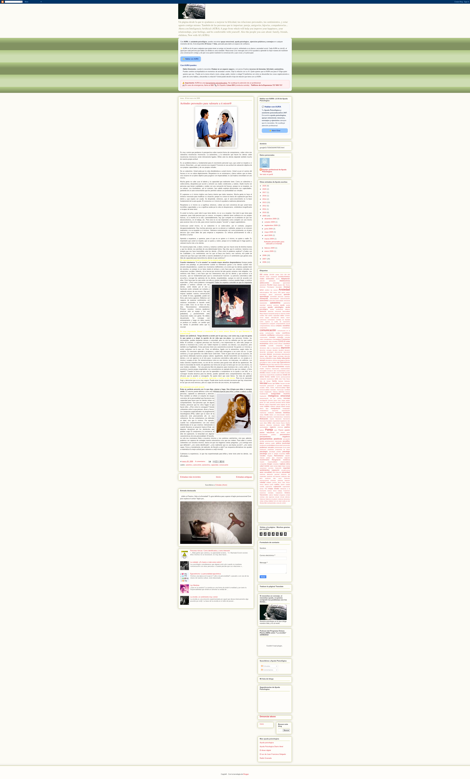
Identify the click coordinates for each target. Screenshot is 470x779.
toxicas (269, 490)
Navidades (269, 421)
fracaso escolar (285, 383)
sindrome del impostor (274, 476)
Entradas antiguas (244, 477)
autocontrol (197, 465)
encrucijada (263, 370)
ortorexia (280, 427)
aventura (276, 305)
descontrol (287, 352)
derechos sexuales (266, 350)
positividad (286, 443)
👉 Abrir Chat (274, 131)
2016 (264, 196)
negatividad (276, 421)
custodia (263, 345)
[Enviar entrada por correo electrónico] (209, 461)
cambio (288, 313)
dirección (287, 356)
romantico (276, 464)
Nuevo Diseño (285, 423)
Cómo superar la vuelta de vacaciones (275, 321)
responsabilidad (272, 462)
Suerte (283, 484)
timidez (276, 489)
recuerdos (282, 453)
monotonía (287, 417)
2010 (264, 212)
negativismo (283, 421)
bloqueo (265, 313)
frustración (263, 385)
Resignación (276, 460)
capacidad (214, 465)
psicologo (286, 451)
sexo (261, 472)
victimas (262, 497)
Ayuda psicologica (267, 743)
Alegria (275, 285)
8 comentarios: (200, 461)
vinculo (277, 497)
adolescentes (264, 283)
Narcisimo (279, 419)
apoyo (283, 292)
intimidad (286, 398)
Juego (283, 400)
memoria (278, 413)
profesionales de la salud (282, 447)
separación (275, 470)
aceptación (274, 276)
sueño (271, 484)
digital (270, 356)
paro (275, 430)
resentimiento (264, 460)
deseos (269, 354)
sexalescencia (285, 470)
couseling (274, 341)
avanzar (269, 305)
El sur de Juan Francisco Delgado (273, 754)
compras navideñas (283, 326)
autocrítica (272, 300)
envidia (262, 373)
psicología (264, 451)
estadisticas (278, 374)
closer (288, 317)
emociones (280, 366)
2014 (264, 199)
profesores (263, 449)
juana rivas (277, 400)
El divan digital (265, 750)
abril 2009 (268, 235)
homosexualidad (264, 389)
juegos (288, 400)
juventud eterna (280, 402)
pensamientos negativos (275, 437)
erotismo (268, 372)
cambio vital (263, 315)
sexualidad (268, 472)
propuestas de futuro (282, 449)
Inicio (218, 477)
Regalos (269, 455)
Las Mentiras (194, 585)
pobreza (267, 443)
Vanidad (276, 495)
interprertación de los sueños (271, 398)
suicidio (262, 486)
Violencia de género (271, 499)
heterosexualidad (280, 387)
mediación (271, 412)
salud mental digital (275, 466)
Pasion (280, 430)
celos (282, 315)
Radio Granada (266, 758)
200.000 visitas (274, 274)
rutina (288, 464)
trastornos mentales (266, 493)
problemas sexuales (267, 447)
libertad (262, 404)
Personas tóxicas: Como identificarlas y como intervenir (210, 551)
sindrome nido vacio (273, 478)
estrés (273, 377)
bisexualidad (286, 311)
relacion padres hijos (267, 458)
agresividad (286, 283)
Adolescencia (285, 281)
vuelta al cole (286, 501)
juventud (272, 402)
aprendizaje (264, 296)
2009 (264, 216)
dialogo (262, 356)
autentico (189, 465)
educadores (268, 360)
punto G (270, 453)
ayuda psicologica (275, 307)
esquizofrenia (271, 374)
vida (266, 497)
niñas (265, 423)
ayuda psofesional (276, 309)
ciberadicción (275, 317)
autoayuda (264, 298)
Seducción (278, 468)
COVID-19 (281, 341)
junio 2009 (268, 229)
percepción (286, 439)
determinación (286, 354)
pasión (287, 430)
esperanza (263, 374)
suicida (288, 484)
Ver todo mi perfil (266, 174)
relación (287, 455)
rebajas (276, 453)
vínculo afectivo (285, 497)
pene (288, 432)
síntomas (273, 480)
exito (276, 379)
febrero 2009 (269, 248)
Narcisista (263, 421)
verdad (288, 495)
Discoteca (263, 358)
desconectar (278, 352)
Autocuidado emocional (283, 300)
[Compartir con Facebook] (221, 461)
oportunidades (264, 427)
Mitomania (263, 417)
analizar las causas (271, 290)
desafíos (281, 350)
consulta (280, 337)
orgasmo (273, 427)
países (262, 430)
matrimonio (263, 412)
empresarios (275, 368)
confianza (271, 335)
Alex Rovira (286, 285)
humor (262, 391)
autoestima (206, 465)
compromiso (263, 328)
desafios (275, 350)
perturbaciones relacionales (273, 441)
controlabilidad (276, 339)
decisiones (263, 348)
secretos (270, 468)
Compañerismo (264, 323)
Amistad (287, 287)
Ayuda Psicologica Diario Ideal (271, 746)
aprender (287, 294)
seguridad (286, 468)
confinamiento (279, 335)
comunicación (268, 330)
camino (270, 315)
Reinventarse (278, 456)
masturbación (286, 410)
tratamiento (279, 493)
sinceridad (286, 472)
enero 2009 (269, 251)
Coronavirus (285, 339)
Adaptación (285, 279)
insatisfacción (264, 393)
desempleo (263, 354)
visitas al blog (264, 501)
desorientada (277, 354)
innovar (287, 391)
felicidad (263, 383)
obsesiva (269, 425)
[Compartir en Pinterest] (223, 461)
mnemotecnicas (278, 417)
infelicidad (281, 391)
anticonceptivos (264, 292)
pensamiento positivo (268, 434)
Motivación (264, 419)
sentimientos (265, 470)
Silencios (278, 472)
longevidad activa (275, 404)
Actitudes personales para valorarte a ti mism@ (206, 103)
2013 (264, 202)
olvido (283, 425)
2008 (264, 255)
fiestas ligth (271, 383)
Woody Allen (263, 503)
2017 (264, 192)
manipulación (275, 408)
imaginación (268, 391)
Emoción (271, 366)
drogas (274, 358)
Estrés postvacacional (283, 377)
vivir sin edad (278, 501)
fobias (277, 383)
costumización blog (265, 341)
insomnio (286, 394)
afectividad (276, 283)
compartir (272, 323)
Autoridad (262, 305)
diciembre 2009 (270, 219)
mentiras (286, 413)
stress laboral (264, 484)
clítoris (282, 317)
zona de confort (281, 503)
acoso (278, 278)
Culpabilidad (286, 343)
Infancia (275, 391)
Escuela (287, 372)
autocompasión (274, 298)
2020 (264, 189)
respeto (262, 462)
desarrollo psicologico (267, 352)
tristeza (287, 493)
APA (279, 292)
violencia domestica (284, 499)
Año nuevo (273, 292)
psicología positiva (275, 451)
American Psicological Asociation (271, 287)
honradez (273, 389)
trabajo (280, 490)
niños (269, 423)
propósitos (271, 449)
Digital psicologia (278, 356)
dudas (279, 358)
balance (287, 309)
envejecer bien (271, 370)
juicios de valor (264, 402)
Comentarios (268, 670)
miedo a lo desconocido (277, 414)
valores (271, 495)
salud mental (264, 466)
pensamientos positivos (271, 439)
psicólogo (263, 454)
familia (274, 381)
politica (278, 443)
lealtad (288, 402)
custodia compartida (275, 345)
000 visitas (264, 274)
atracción (280, 296)
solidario (268, 482)
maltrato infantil (280, 406)
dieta (266, 356)
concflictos (286, 333)
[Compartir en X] (218, 461)
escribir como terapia (277, 372)
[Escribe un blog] (216, 461)
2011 (264, 209)
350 (285, 274)
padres (287, 427)
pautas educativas (267, 432)
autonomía (287, 303)
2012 (264, 206)
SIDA (274, 472)
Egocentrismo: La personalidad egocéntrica (205, 574)
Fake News (286, 379)
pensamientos (285, 434)
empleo (262, 368)
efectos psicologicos (279, 360)
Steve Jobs (281, 482)
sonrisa (274, 482)
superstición (286, 486)
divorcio (269, 358)
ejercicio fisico (270, 364)
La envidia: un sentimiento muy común (204, 597)
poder (273, 443)
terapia (270, 489)
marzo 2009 (269, 239)
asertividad (273, 296)
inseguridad (275, 394)
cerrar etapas (264, 317)
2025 (264, 186)
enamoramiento (285, 368)
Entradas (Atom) (221, 485)
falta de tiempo (265, 381)
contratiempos (268, 339)
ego (278, 362)
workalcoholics (271, 503)
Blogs (261, 313)
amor (262, 290)
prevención (286, 445)
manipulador (286, 408)
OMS (288, 425)
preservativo (279, 445)
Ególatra (263, 364)
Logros (267, 404)
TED (265, 488)
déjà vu (269, 348)
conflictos (287, 335)
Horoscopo (280, 389)
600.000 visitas (264, 276)
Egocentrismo (285, 362)
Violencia (262, 499)
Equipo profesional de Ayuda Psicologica (274, 171)
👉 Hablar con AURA (190, 59)
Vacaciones (264, 495)
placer (262, 443)
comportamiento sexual (283, 323)
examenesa (270, 379)
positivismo (263, 445)
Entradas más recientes (190, 477)
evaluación (263, 379)
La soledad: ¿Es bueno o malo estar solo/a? (206, 562)
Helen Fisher (270, 387)
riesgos (269, 464)
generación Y (271, 385)
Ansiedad (284, 289)
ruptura (282, 464)
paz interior (281, 432)
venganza (282, 495)
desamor (287, 350)
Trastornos (286, 490)
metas (261, 414)
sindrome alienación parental (269, 474)
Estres (267, 377)
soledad (262, 482)
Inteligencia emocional (279, 396)
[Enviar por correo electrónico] (214, 461)
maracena (275, 410)
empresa (268, 368)
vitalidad (270, 501)
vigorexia (271, 497)
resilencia (286, 460)
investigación (263, 400)
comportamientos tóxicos (267, 325)
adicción (262, 281)
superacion (268, 486)
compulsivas (286, 328)
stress (288, 482)
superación (277, 486)
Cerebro (287, 315)
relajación (287, 458)
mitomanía (269, 417)
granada (279, 385)
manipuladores (264, 410)
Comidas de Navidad (283, 319)
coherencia (263, 319)
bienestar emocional (274, 311)
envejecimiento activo (283, 370)
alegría (280, 285)
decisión (287, 345)
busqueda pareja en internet (277, 313)
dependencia (276, 348)
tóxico (275, 490)
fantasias (287, 381)
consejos (272, 337)
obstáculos (276, 425)
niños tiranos (276, 423)
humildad (287, 389)
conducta (263, 335)
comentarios (271, 319)
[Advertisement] (304, 514)
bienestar (263, 311)
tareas (262, 488)
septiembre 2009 (271, 225)
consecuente (223, 465)
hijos (288, 387)
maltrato (272, 406)
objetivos (262, 425)
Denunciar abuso (268, 716)
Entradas (266, 666)
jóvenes (270, 400)
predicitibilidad (271, 445)
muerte (272, 419)
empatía (287, 366)
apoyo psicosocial (275, 294)
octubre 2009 (269, 222)
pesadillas (286, 441)
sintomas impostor (284, 480)
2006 (264, 262)
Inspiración (263, 396)
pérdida (262, 441)
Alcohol (269, 285)
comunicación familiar (272, 333)
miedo (266, 415)
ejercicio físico (279, 364)
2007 (264, 259)
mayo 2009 (269, 232)
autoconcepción (285, 298)
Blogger (246, 774)
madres (267, 406)
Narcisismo (286, 419)
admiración (272, 281)
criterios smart (273, 343)
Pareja (269, 429)
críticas (280, 343)
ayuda (282, 305)
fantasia (280, 381)
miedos (288, 414)
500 (289, 274)
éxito (280, 379)
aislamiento (263, 285)
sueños (276, 484)
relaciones (279, 458)
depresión (285, 348)
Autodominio (263, 303)
